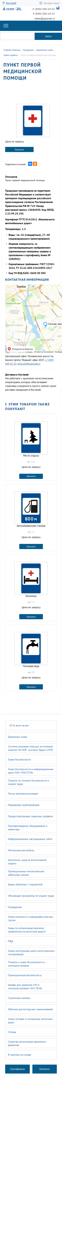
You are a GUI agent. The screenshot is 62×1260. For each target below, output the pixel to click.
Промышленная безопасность (25, 975)
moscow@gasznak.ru (28, 363)
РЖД (10, 941)
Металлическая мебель (21, 850)
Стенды (12, 1032)
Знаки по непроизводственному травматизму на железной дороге (27, 929)
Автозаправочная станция (31, 525)
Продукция (28, 50)
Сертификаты (17, 1069)
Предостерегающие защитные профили (30, 816)
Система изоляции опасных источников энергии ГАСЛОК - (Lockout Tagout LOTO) (30, 748)
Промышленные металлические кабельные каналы (26, 873)
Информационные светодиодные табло (30, 839)
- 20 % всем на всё (18, 725)
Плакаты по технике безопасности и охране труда (28, 782)
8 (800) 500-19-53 (44, 13)
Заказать (19, 149)
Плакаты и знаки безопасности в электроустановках (26, 964)
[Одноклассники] (35, 164)
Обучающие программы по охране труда (31, 895)
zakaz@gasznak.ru (44, 18)
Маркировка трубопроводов (23, 805)
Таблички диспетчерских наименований (30, 1009)
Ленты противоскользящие (23, 793)
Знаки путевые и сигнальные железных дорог (30, 1020)
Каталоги (44, 1069)
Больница (31, 596)
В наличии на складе (19, 1054)
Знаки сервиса (10, 55)
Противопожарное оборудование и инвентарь (27, 827)
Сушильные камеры (19, 998)
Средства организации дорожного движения (27, 1043)
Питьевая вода (31, 666)
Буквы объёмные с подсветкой (25, 884)
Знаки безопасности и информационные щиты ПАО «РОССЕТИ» (31, 771)
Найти (48, 36)
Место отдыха (31, 455)
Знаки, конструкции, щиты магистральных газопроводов (31, 952)
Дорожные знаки (17, 736)
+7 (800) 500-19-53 (43, 9)
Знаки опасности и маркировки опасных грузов (30, 918)
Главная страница (11, 50)
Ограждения (15, 907)
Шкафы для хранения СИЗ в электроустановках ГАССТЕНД (25, 986)
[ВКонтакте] (30, 164)
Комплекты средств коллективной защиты (27, 861)
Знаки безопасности (19, 759)
